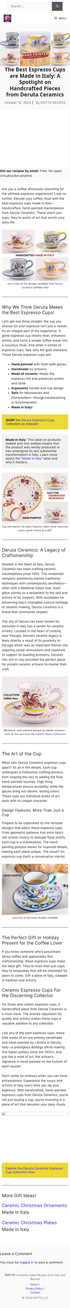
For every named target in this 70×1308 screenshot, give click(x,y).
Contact (35, 1292)
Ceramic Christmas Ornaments (34, 1205)
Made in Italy (31, 458)
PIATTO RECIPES (53, 103)
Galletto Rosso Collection (50, 734)
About (34, 1284)
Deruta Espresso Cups (38, 420)
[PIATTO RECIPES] (7, 18)
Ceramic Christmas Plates (29, 1222)
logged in (27, 1262)
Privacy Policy (34, 1288)
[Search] (57, 6)
